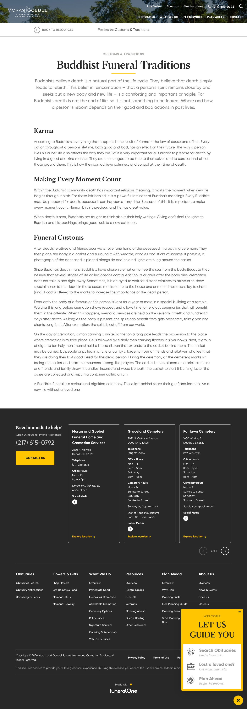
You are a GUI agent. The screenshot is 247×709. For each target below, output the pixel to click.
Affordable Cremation (102, 603)
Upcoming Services (28, 597)
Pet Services (193, 17)
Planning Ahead (135, 611)
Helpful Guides (135, 589)
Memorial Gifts (62, 597)
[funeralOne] (123, 691)
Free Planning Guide (174, 603)
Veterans (131, 603)
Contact (236, 17)
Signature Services (100, 624)
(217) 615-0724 (136, 453)
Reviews (204, 597)
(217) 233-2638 (80, 464)
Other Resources (136, 624)
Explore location (82, 536)
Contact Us (35, 458)
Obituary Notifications (29, 589)
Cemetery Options (100, 611)
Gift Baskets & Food (65, 589)
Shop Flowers (61, 582)
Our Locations (193, 6)
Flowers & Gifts (65, 574)
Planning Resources (174, 611)
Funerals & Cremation (102, 597)
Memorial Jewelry (63, 603)
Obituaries (146, 17)
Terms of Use (161, 657)
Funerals (131, 597)
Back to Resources (57, 30)
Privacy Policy (136, 657)
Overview (95, 582)
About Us (173, 6)
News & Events (208, 589)
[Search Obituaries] (240, 6)
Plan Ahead (216, 17)
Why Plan (168, 589)
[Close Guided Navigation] (239, 612)
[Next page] (225, 551)
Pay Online (154, 6)
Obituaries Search (27, 582)
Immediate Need (99, 589)
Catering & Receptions (103, 632)
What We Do (169, 17)
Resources (134, 574)
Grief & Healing (135, 618)
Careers (204, 603)
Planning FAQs (171, 597)
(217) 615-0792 (35, 442)
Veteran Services (99, 639)
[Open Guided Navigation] (238, 700)
